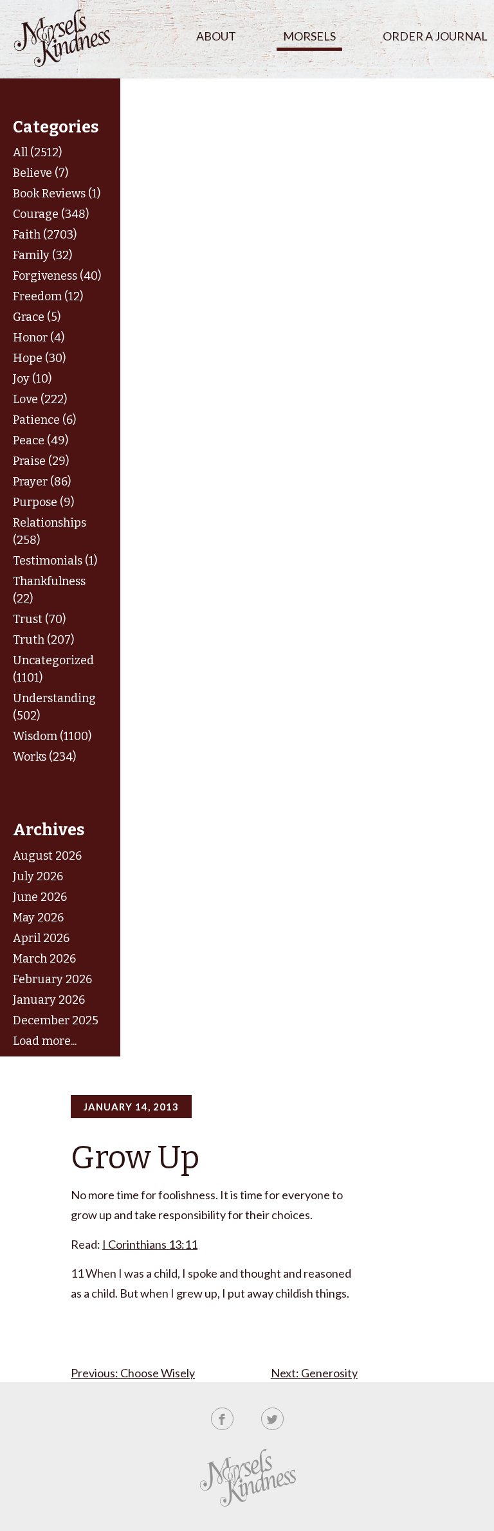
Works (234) (44, 757)
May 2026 (38, 917)
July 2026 (38, 876)
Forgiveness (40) (57, 276)
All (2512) (37, 152)
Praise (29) (41, 461)
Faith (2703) (45, 235)
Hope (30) (39, 358)
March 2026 (44, 959)
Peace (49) (40, 440)
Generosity (329, 1373)
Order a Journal (435, 36)
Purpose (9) (43, 502)
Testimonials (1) (55, 561)
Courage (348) (51, 214)
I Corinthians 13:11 (149, 1244)
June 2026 (40, 897)
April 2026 (41, 938)
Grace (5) (36, 317)
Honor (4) (38, 338)
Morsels (309, 36)
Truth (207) (43, 640)
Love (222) (40, 399)
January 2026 (49, 1000)
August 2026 (47, 856)
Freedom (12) (48, 296)
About (216, 36)
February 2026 (52, 979)
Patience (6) (44, 420)
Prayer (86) (42, 482)
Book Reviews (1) (56, 193)
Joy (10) (32, 379)
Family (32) (42, 255)
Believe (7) (40, 173)
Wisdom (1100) (52, 736)
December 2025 (55, 1020)
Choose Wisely (157, 1373)
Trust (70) (39, 619)
